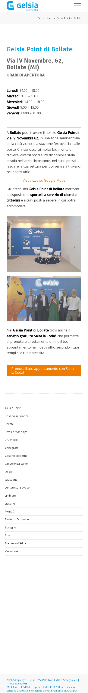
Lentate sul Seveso (17, 487)
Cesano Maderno (16, 456)
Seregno (10, 527)
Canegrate (12, 448)
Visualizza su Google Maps (44, 180)
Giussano (11, 479)
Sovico (9, 535)
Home (49, 18)
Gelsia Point (63, 18)
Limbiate (10, 496)
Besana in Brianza (17, 416)
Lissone (10, 503)
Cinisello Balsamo (16, 463)
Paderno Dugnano (17, 519)
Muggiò (9, 511)
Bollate (77, 18)
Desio (8, 472)
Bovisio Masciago (16, 432)
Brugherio (11, 440)
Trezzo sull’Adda (15, 543)
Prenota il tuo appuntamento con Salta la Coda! (42, 370)
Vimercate (11, 551)
